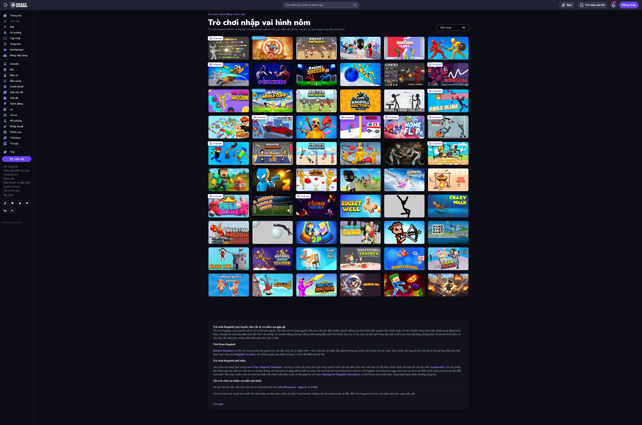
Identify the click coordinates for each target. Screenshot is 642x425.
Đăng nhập (629, 5)
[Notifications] (613, 5)
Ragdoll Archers (245, 354)
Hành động (226, 14)
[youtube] (12, 203)
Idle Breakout (287, 387)
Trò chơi (212, 14)
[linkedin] (5, 210)
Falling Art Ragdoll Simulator (341, 374)
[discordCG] (27, 203)
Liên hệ (19, 159)
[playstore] (12, 210)
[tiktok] (5, 203)
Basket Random (223, 351)
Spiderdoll (438, 367)
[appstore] (20, 203)
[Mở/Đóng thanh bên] (5, 5)
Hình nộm (239, 14)
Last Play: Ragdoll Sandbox (264, 367)
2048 (314, 387)
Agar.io (302, 387)
